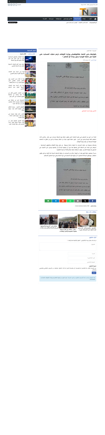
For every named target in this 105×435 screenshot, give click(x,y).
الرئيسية (95, 18)
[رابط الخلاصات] (13, 5)
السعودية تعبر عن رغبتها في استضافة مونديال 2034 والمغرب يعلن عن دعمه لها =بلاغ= (16, 102)
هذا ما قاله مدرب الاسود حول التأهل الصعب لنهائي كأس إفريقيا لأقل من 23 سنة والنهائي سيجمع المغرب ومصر (16, 81)
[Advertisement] (52, 36)
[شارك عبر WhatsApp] (70, 201)
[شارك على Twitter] (85, 201)
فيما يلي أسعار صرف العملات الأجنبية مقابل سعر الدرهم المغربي (16, 87)
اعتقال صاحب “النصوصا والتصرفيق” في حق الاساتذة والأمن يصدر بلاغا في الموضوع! (49, 228)
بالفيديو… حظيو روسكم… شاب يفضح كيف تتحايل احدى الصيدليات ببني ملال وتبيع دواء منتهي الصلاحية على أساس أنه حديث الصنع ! (87, 230)
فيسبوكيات (58, 19)
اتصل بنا (45, 19)
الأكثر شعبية (23, 54)
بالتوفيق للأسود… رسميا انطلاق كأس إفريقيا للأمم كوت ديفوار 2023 (16, 109)
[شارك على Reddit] (63, 201)
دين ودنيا (51, 19)
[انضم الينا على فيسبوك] (9, 5)
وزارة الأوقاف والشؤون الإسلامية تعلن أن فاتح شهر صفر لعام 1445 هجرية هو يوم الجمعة (16, 58)
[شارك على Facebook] (92, 201)
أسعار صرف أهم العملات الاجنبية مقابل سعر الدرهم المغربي (16, 65)
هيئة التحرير (93, 60)
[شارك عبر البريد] (78, 201)
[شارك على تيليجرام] (55, 201)
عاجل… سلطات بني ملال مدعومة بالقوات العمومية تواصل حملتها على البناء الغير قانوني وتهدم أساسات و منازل (68, 232)
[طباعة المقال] (48, 201)
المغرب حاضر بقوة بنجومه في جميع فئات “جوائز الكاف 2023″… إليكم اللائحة (16, 116)
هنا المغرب (89, 51)
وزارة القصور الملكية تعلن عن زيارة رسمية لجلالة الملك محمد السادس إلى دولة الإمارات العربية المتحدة (16, 123)
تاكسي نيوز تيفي (67, 19)
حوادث (84, 19)
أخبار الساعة (77, 19)
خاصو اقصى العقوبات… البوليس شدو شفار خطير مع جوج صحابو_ (74, 22)
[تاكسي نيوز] (52, 11)
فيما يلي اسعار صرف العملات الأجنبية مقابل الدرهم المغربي (16, 72)
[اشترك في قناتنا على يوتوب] (16, 5)
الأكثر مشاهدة (31, 54)
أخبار (90, 19)
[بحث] (9, 1)
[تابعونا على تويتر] (11, 5)
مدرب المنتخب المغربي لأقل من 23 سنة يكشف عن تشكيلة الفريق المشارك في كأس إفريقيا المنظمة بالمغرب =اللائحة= (16, 95)
